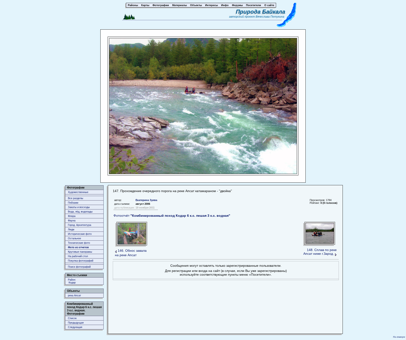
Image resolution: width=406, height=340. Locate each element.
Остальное (74, 238)
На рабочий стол (78, 256)
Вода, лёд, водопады (80, 211)
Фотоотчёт (171, 215)
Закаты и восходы (79, 207)
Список (72, 318)
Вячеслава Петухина (270, 16)
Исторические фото (80, 233)
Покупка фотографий (80, 260)
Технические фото (79, 242)
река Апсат (74, 295)
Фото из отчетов (78, 247)
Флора (71, 216)
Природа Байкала (260, 11)
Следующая (75, 327)
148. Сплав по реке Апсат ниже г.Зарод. (320, 251)
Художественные (78, 192)
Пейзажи (73, 202)
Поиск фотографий (79, 266)
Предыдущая (76, 322)
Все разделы (75, 198)
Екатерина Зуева (146, 200)
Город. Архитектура (79, 225)
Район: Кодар (72, 281)
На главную (399, 337)
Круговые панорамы (80, 251)
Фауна (71, 220)
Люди (71, 229)
